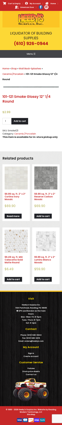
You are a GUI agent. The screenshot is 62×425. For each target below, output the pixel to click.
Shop (14, 68)
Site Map (31, 414)
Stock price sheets (31, 371)
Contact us (31, 374)
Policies (31, 368)
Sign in (31, 353)
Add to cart (20, 121)
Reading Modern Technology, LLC (38, 410)
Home (5, 68)
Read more (13, 216)
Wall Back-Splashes (30, 68)
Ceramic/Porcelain (13, 74)
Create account (31, 356)
